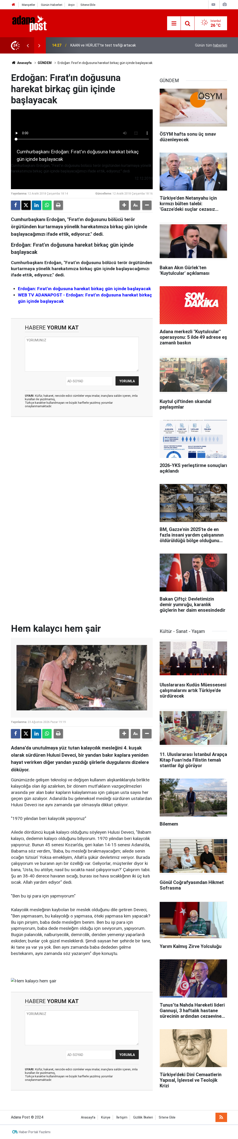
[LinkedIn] (36, 205)
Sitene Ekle (87, 5)
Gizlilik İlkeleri (143, 1117)
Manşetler (28, 5)
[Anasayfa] (13, 5)
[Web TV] (213, 4)
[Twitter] (26, 205)
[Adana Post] (34, 23)
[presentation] (27, 45)
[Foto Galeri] (224, 4)
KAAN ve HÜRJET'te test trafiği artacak (103, 45)
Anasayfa (24, 63)
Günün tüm (211, 45)
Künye (105, 1117)
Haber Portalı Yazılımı (34, 1132)
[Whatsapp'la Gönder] (47, 205)
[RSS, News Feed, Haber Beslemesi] (221, 1117)
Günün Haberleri (51, 5)
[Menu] (174, 23)
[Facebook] (15, 205)
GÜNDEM (45, 63)
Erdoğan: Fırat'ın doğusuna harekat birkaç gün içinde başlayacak (84, 288)
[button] (124, 205)
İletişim (121, 1117)
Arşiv (71, 5)
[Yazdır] (58, 205)
